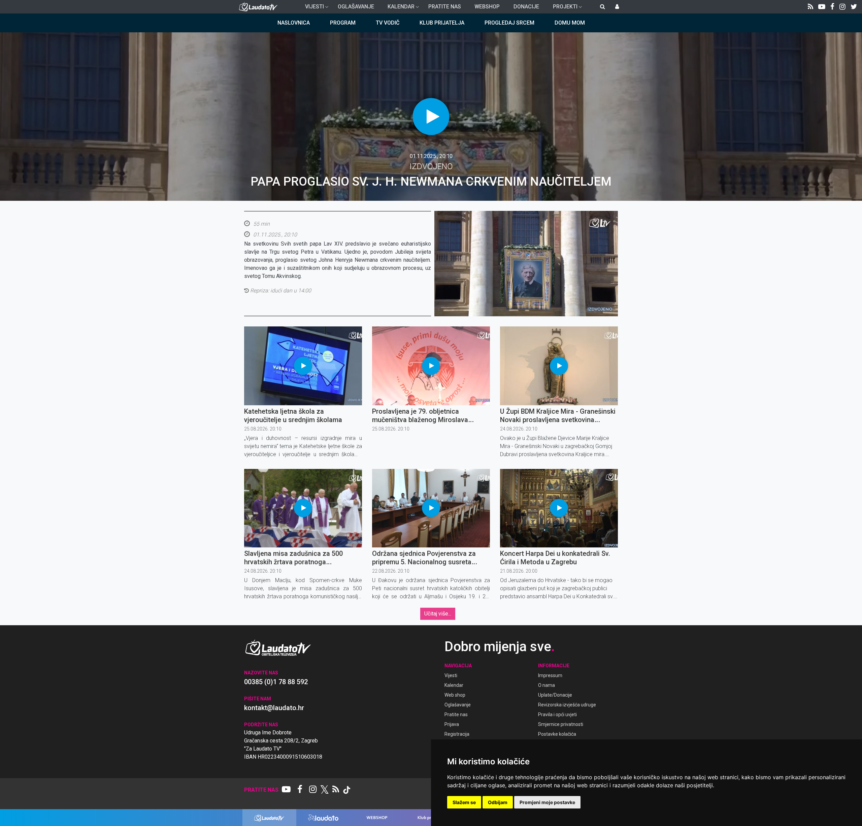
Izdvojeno (431, 166)
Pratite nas (444, 6)
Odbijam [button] (497, 802)
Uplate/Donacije (555, 695)
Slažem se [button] (464, 802)
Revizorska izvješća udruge (567, 704)
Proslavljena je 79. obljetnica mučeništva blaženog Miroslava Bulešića (420, 419)
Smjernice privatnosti (560, 724)
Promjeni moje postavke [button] (547, 802)
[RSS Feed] (810, 6)
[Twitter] (854, 6)
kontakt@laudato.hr (274, 708)
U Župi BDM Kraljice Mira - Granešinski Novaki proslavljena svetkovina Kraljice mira (558, 419)
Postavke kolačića (557, 734)
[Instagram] (842, 6)
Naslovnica (293, 23)
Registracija (456, 734)
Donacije (526, 6)
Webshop (487, 6)
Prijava (451, 724)
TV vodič (387, 23)
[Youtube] (822, 6)
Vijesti (312, 8)
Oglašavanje (356, 6)
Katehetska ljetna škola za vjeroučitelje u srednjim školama (293, 415)
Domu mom (570, 23)
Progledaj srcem (509, 23)
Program (343, 23)
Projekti (562, 8)
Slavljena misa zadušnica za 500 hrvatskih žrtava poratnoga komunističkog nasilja (293, 561)
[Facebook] (832, 6)
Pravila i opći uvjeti (557, 714)
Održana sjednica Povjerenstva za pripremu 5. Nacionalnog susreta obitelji (424, 561)
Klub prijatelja (442, 23)
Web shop (454, 695)
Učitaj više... (437, 613)
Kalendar (398, 8)
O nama (546, 685)
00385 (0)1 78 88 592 (276, 682)
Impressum (550, 675)
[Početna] (259, 7)
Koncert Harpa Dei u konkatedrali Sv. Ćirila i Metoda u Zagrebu (555, 557)
